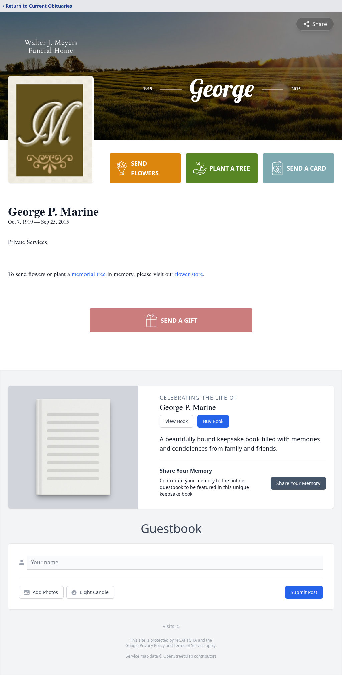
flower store (189, 274)
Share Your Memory (298, 483)
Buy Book (213, 421)
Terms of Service (189, 645)
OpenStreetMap (178, 656)
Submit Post (304, 592)
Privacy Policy (152, 645)
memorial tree (89, 274)
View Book (176, 421)
